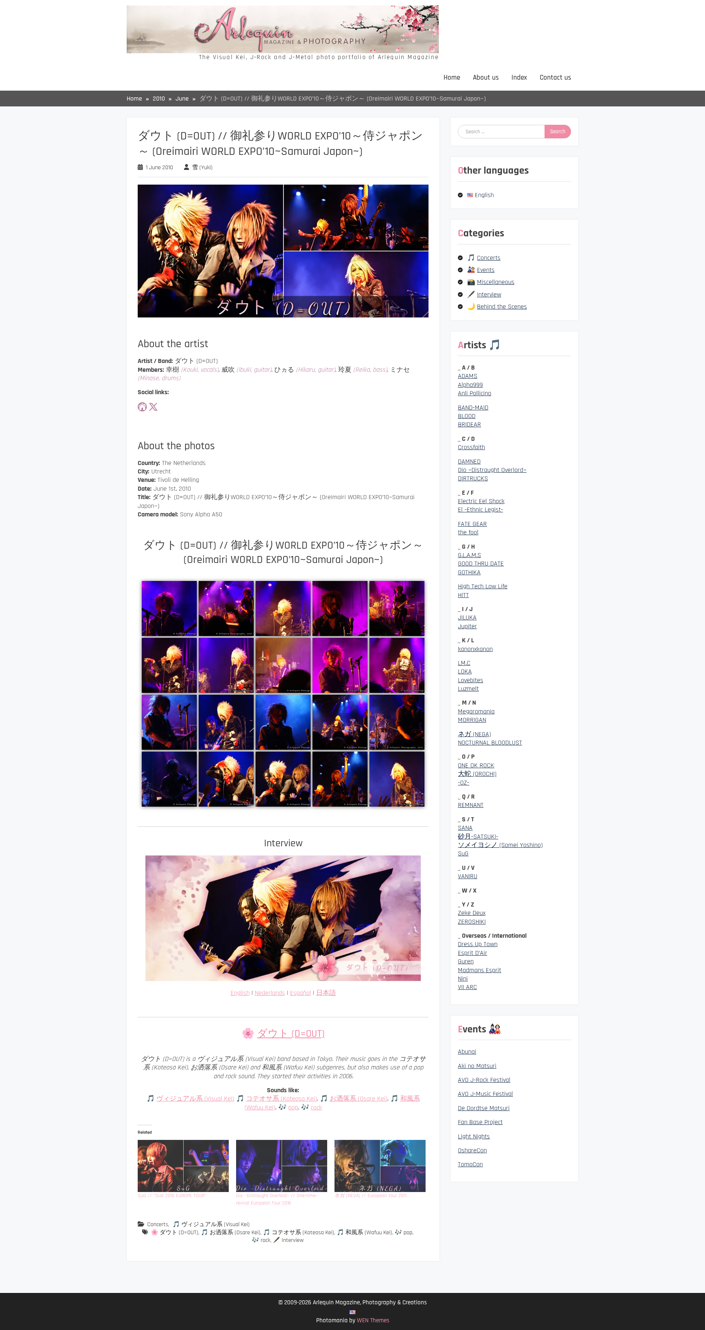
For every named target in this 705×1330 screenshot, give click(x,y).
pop (293, 1107)
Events (486, 270)
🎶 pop (403, 1232)
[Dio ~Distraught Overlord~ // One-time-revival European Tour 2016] (281, 1166)
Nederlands (270, 993)
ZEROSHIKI (472, 921)
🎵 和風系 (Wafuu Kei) (364, 1232)
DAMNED (469, 461)
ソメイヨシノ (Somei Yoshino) (500, 845)
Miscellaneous (495, 282)
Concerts (157, 1224)
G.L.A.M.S (469, 555)
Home (452, 77)
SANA (465, 828)
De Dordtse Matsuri (484, 1108)
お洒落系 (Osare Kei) (358, 1098)
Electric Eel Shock (481, 501)
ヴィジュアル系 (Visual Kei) (195, 1098)
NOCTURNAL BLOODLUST (490, 742)
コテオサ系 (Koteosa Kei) (281, 1098)
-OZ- (463, 782)
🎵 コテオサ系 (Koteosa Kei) (298, 1232)
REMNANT (471, 805)
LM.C (464, 663)
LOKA (465, 671)
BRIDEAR (469, 424)
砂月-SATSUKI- (478, 836)
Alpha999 (470, 385)
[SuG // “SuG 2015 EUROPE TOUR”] (183, 1166)
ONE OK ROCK (476, 765)
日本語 (326, 993)
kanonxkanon (475, 649)
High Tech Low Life (482, 586)
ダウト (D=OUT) (291, 1033)
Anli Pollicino (474, 393)
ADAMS (467, 376)
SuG (463, 853)
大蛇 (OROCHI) (477, 774)
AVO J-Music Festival (485, 1094)
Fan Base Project (480, 1122)
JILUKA (467, 617)
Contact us (555, 77)
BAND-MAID (473, 407)
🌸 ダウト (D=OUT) (174, 1232)
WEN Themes (373, 1320)
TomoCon (470, 1164)
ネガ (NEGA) (474, 734)
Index (519, 77)
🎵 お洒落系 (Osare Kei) (230, 1232)
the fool (468, 532)
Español (300, 993)
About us (486, 77)
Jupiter (467, 626)
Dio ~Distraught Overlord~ (492, 470)
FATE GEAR (472, 524)
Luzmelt (468, 688)
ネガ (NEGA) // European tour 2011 (370, 1195)
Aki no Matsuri (477, 1066)
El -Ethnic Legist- (480, 509)
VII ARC (467, 987)
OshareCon (472, 1150)
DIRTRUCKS (473, 478)
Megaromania (476, 711)
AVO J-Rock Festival (484, 1080)
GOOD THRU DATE (481, 563)
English (240, 993)
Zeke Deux (471, 913)
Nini (463, 978)
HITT (463, 595)
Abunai (467, 1051)
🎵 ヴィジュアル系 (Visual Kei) (211, 1224)
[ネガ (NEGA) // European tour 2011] (380, 1166)
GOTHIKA (469, 572)
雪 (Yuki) (202, 167)
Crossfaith (471, 447)
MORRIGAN (472, 720)
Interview (489, 294)
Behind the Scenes (502, 306)
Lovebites (470, 680)
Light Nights (474, 1136)
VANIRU (467, 876)
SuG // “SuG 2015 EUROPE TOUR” (172, 1195)
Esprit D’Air (472, 953)
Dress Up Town (478, 944)
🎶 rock (261, 1240)
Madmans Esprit (479, 970)
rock (316, 1107)
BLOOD (467, 416)
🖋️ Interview (288, 1240)
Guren (466, 961)
